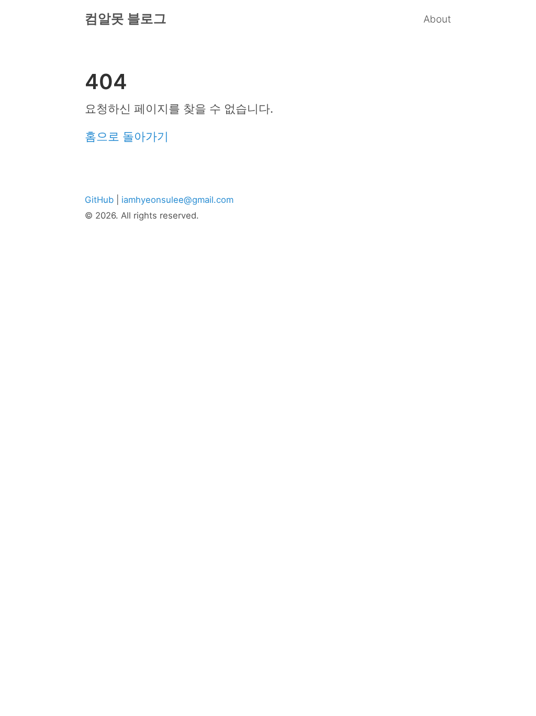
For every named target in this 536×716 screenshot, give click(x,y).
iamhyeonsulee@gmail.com (177, 199)
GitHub (99, 199)
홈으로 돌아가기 (127, 136)
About (437, 19)
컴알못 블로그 (125, 18)
